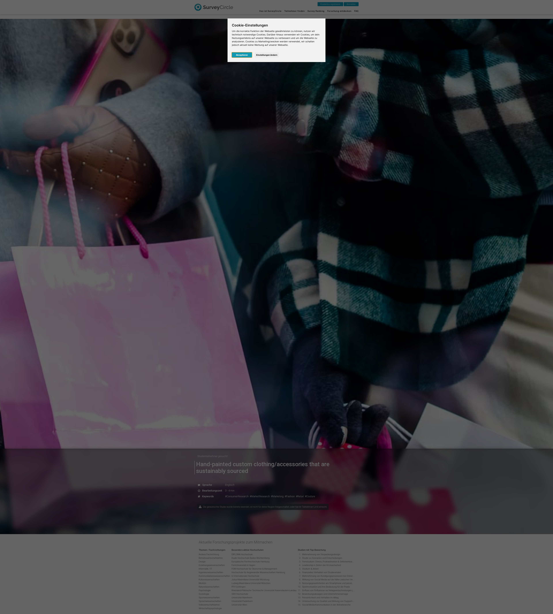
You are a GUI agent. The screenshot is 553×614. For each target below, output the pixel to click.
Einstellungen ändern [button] (266, 55)
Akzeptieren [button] (241, 55)
